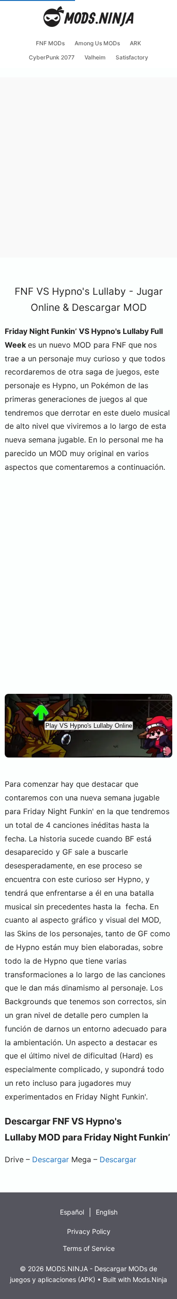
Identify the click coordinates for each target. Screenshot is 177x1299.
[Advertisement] (88, 165)
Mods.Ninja (150, 1279)
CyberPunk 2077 (52, 57)
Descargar (50, 1159)
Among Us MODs (97, 43)
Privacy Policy (88, 1231)
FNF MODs (50, 43)
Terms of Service (89, 1248)
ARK (135, 43)
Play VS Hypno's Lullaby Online (88, 725)
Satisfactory (132, 57)
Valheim (95, 57)
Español (72, 1212)
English (107, 1212)
